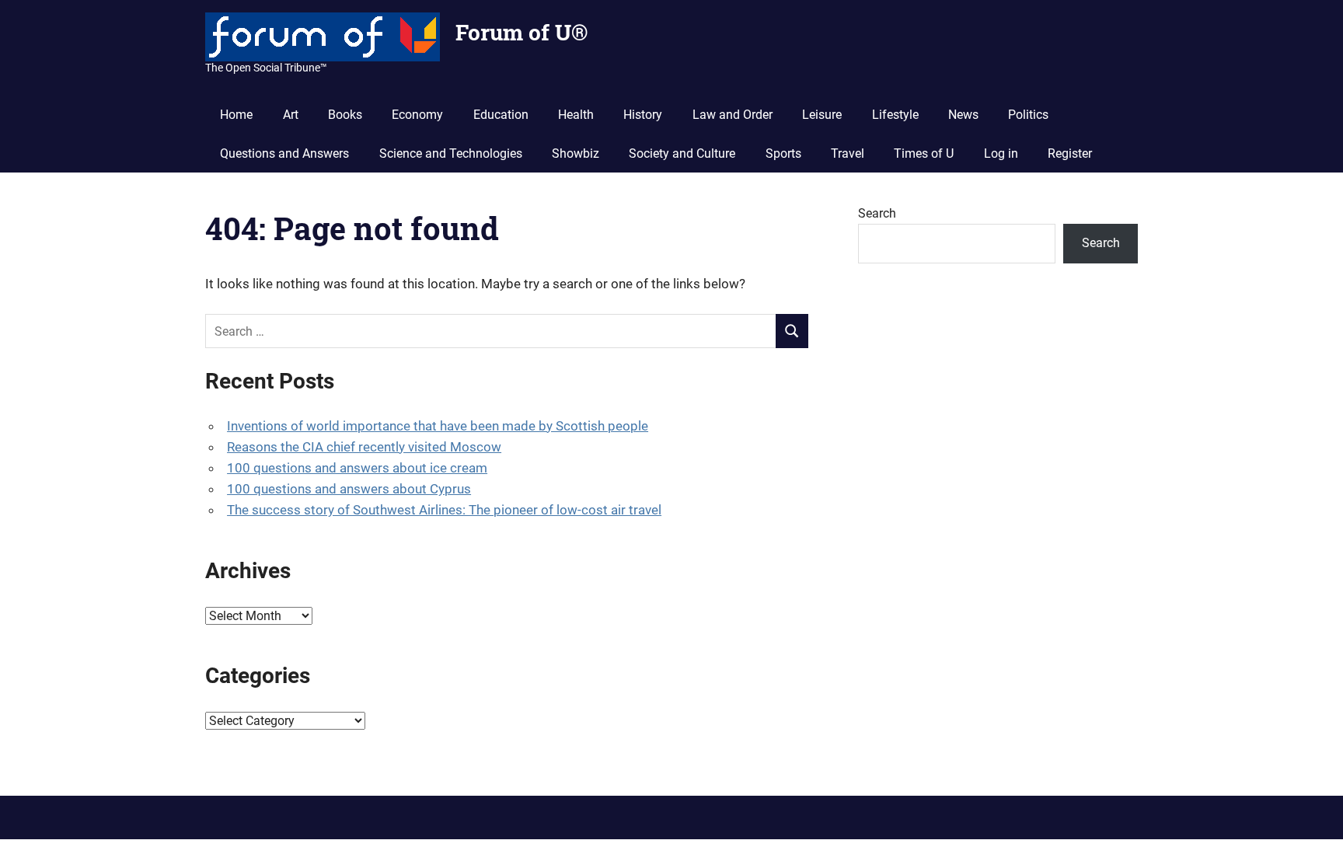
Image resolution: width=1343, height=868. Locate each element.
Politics (1028, 114)
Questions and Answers (284, 153)
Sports (783, 153)
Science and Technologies (450, 153)
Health (576, 114)
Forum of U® (521, 32)
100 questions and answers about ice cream (357, 468)
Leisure (822, 114)
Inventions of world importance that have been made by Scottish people (437, 426)
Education (500, 114)
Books (345, 114)
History (642, 114)
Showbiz (575, 153)
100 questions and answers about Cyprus (349, 489)
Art (290, 114)
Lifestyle (895, 114)
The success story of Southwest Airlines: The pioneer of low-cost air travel (444, 510)
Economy (417, 114)
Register (1070, 153)
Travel (847, 153)
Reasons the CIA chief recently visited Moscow (364, 447)
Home (236, 114)
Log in (1001, 153)
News (963, 114)
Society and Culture (682, 153)
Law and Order (732, 114)
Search (877, 213)
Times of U (924, 153)
